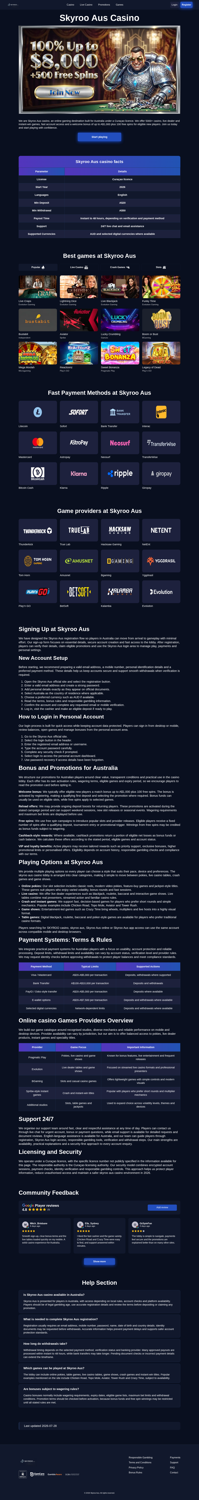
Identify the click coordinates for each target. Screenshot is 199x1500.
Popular (35, 267)
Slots (159, 267)
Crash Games (117, 267)
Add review (162, 1207)
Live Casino (76, 267)
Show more (99, 1261)
